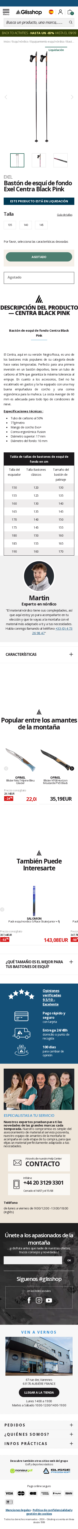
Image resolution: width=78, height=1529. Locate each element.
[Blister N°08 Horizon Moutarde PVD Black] (55, 760)
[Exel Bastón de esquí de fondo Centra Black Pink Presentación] (39, 97)
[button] (39, 654)
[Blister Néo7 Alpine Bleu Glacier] (20, 760)
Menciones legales (18, 1510)
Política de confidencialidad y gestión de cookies (49, 1512)
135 (10, 225)
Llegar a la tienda (39, 1392)
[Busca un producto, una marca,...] (71, 22)
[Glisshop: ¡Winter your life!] (29, 12)
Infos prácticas (26, 1443)
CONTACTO (42, 1163)
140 (26, 225)
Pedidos (15, 1425)
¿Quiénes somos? (26, 1434)
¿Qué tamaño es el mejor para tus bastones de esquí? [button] (34, 964)
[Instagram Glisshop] (39, 1301)
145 (41, 225)
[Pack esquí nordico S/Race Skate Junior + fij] (34, 901)
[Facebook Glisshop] (29, 1301)
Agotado (39, 257)
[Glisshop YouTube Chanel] (49, 1301)
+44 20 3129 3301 (43, 1182)
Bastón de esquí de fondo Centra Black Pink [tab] (39, 332)
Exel (8, 177)
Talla (9, 213)
